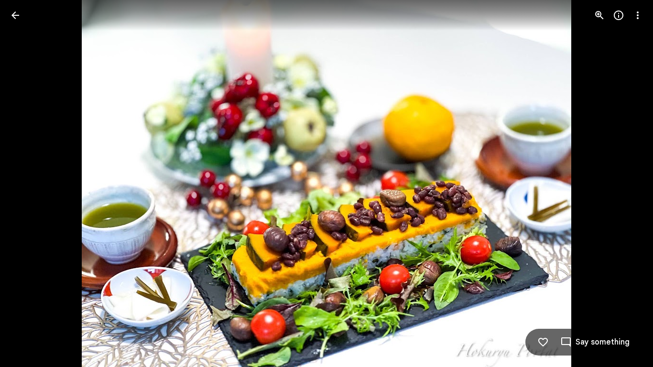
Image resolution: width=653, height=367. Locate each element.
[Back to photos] (15, 15)
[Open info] (618, 15)
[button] (26, 183)
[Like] (543, 342)
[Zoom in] (599, 15)
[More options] (637, 15)
